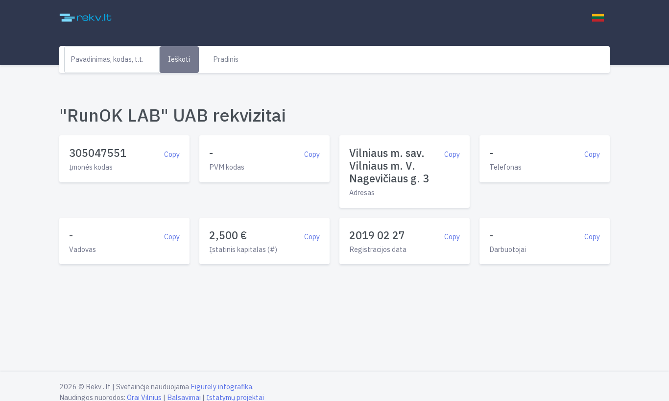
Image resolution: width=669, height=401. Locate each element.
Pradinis (226, 59)
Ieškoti (179, 59)
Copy (172, 154)
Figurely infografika (221, 386)
